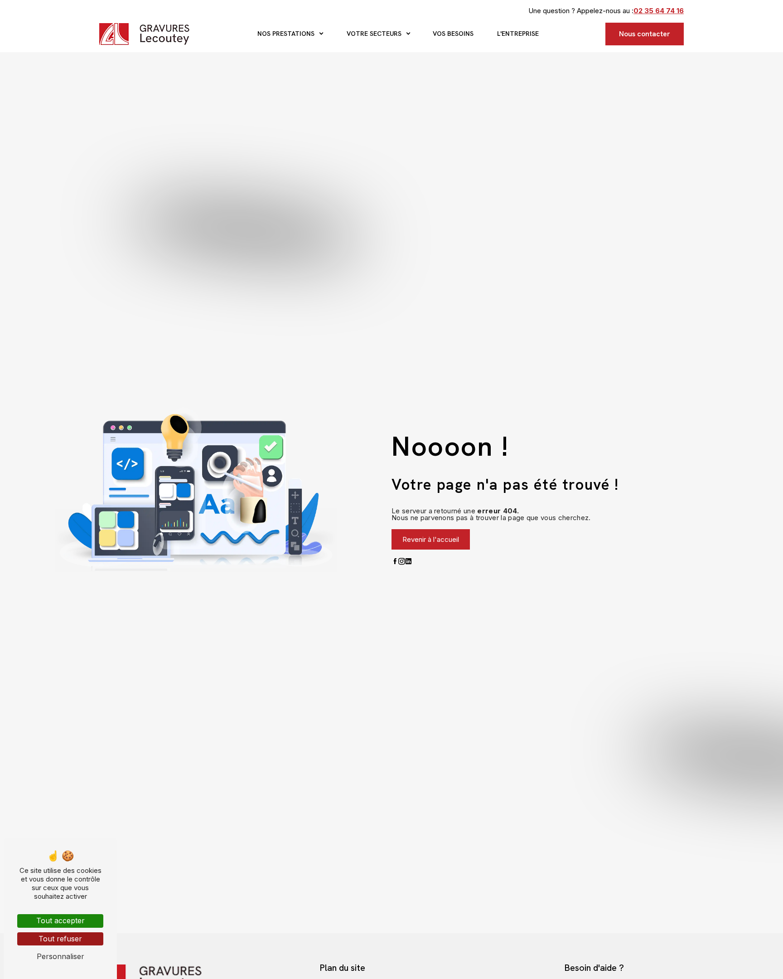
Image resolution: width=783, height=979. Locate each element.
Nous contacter (644, 34)
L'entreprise (518, 33)
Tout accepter (60, 920)
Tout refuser (60, 938)
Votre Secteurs (374, 33)
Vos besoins (453, 33)
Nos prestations (285, 33)
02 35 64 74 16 (658, 10)
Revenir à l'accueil (430, 539)
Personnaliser (60, 956)
